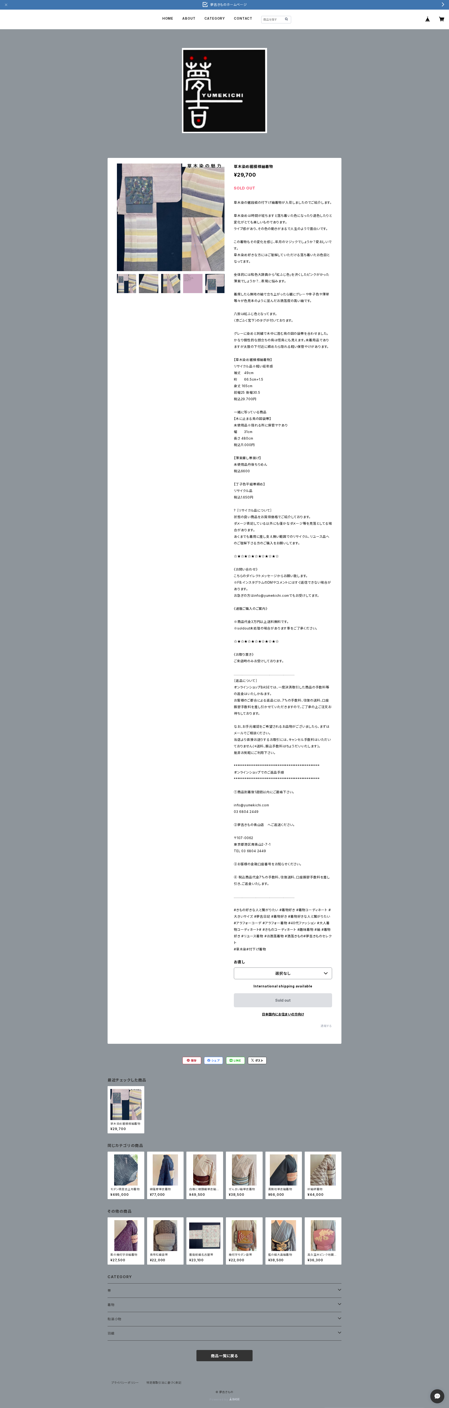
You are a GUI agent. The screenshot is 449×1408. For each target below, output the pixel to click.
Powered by (219, 1399)
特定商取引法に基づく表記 (163, 1382)
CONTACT (243, 18)
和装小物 (114, 1319)
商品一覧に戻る (224, 1355)
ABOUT (188, 18)
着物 (111, 1305)
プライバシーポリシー (125, 1382)
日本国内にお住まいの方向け (283, 1014)
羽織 (111, 1333)
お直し (239, 962)
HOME (167, 18)
